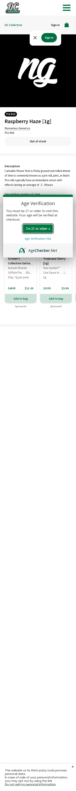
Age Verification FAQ (38, 238)
